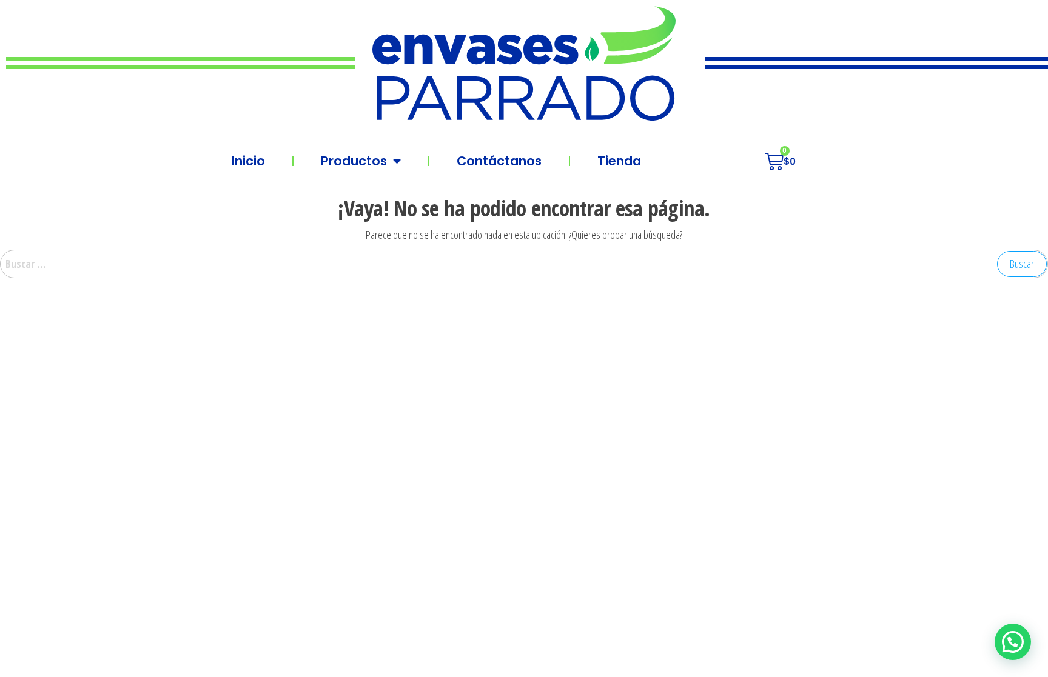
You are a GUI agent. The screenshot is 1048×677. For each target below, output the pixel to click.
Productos (354, 161)
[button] (1013, 642)
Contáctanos (499, 161)
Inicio (248, 161)
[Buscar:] (524, 264)
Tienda (619, 161)
